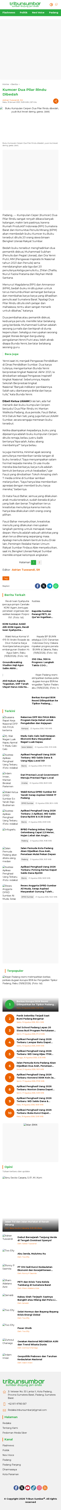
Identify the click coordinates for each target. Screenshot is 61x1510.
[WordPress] (33, 1487)
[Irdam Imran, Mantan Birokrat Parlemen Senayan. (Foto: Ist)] (10, 779)
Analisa (24, 783)
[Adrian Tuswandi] (9, 1240)
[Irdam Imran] (9, 1359)
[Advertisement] (30, 49)
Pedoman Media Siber (15, 1432)
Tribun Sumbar (34, 1498)
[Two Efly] (9, 1255)
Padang (24, 841)
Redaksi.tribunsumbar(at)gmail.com (27, 1410)
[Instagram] (39, 1487)
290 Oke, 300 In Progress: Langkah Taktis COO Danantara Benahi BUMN (43, 662)
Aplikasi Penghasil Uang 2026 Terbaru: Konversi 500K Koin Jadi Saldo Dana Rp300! (36, 1076)
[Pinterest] (27, 1487)
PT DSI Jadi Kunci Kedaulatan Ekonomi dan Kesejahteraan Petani (35, 1269)
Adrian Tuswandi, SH (13, 100)
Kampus (24, 728)
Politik (6, 1450)
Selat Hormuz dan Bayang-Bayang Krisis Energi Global (38, 1313)
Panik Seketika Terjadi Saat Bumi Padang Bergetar (33, 1017)
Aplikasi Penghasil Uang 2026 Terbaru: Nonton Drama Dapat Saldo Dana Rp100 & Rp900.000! (36, 1088)
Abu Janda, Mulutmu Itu (32, 1253)
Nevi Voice (8, 1455)
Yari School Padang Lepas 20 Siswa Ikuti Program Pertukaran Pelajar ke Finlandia (35, 1029)
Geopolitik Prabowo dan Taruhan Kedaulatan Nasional (37, 1358)
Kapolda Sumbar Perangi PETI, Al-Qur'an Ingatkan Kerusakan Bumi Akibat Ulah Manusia (44, 614)
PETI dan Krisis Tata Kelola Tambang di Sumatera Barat (34, 1283)
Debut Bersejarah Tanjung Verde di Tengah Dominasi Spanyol (37, 1239)
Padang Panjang (12, 1464)
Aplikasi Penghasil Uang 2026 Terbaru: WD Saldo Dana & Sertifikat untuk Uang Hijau (34, 1100)
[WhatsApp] (55, 586)
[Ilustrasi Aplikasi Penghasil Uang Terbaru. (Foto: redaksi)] (10, 761)
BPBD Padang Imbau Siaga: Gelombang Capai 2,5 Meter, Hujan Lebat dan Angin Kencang (37, 834)
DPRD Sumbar (27, 803)
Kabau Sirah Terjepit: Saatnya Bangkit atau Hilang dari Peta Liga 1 (38, 1298)
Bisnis (24, 766)
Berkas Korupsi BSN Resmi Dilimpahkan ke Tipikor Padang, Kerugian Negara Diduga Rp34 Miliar (45, 700)
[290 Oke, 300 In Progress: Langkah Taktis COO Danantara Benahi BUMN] (45, 645)
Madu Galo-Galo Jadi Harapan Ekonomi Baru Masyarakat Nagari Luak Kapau (38, 739)
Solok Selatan (27, 747)
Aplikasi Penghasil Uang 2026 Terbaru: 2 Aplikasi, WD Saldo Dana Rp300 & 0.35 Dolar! (38, 813)
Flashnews (8, 1445)
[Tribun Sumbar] (25, 4)
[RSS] (45, 1487)
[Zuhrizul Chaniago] (9, 1344)
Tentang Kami (10, 1428)
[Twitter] (43, 586)
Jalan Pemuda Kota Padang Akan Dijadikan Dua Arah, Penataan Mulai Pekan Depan (38, 851)
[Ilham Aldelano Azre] (9, 1285)
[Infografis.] (10, 836)
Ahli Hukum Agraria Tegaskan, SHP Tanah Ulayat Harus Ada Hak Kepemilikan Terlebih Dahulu (16, 684)
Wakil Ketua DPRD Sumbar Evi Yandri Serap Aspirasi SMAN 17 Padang (38, 795)
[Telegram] (49, 586)
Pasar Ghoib (25, 1328)
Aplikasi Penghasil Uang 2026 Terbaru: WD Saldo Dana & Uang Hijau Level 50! (38, 757)
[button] (51, 5)
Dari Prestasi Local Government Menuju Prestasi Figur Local (39, 776)
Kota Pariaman (11, 1474)
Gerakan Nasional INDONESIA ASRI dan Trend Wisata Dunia (38, 1343)
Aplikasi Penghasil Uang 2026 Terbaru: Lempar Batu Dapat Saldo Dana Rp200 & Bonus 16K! (35, 1041)
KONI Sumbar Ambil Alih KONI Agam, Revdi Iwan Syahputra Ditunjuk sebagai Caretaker (16, 627)
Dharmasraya (10, 1469)
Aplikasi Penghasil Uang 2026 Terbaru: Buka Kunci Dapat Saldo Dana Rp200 (34, 1112)
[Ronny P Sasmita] (9, 1270)
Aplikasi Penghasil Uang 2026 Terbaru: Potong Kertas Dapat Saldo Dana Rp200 (39, 869)
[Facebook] (37, 586)
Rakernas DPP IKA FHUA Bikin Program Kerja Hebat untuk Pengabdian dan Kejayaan (38, 720)
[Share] (55, 101)
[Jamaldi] (9, 1300)
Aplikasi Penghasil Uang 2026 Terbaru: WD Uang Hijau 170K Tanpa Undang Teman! (34, 1053)
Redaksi (7, 1423)
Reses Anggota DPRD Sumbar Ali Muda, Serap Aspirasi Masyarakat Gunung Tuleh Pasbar (38, 890)
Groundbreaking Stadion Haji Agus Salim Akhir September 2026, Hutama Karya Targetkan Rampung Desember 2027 (15, 665)
